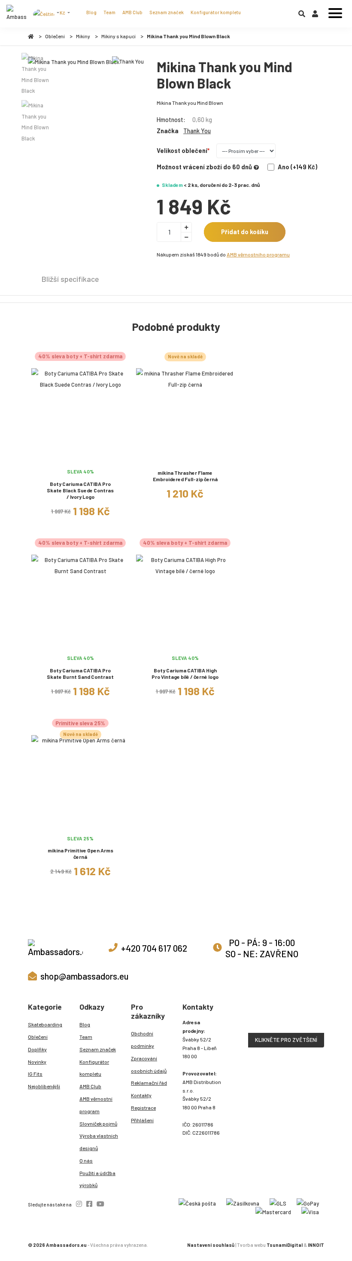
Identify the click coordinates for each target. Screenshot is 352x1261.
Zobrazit (80, 459)
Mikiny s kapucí (118, 36)
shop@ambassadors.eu (84, 976)
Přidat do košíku (244, 231)
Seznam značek (166, 12)
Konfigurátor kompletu (216, 12)
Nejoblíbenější (44, 1086)
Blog (91, 12)
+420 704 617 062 (154, 948)
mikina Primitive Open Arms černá (80, 853)
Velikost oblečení (182, 150)
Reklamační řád (149, 1083)
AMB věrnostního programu (258, 254)
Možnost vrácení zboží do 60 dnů (204, 167)
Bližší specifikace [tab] (70, 279)
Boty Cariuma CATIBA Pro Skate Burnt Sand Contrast (80, 673)
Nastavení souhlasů (210, 1245)
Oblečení (55, 36)
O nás (86, 1160)
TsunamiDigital (285, 1245)
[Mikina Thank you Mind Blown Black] (73, 62)
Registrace (143, 1108)
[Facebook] (89, 1204)
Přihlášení (142, 1120)
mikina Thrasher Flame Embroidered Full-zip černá (185, 476)
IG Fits (35, 1074)
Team (109, 12)
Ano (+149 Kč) (297, 167)
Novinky (37, 1062)
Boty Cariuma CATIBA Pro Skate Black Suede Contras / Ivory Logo (80, 490)
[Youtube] (100, 1204)
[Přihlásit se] (315, 15)
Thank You (197, 130)
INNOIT (316, 1245)
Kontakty (141, 1095)
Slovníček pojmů (98, 1124)
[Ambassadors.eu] (16, 14)
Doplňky (37, 1049)
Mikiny (83, 36)
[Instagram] (79, 1204)
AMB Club (132, 12)
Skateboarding (45, 1024)
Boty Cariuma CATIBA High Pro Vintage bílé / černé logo (185, 673)
